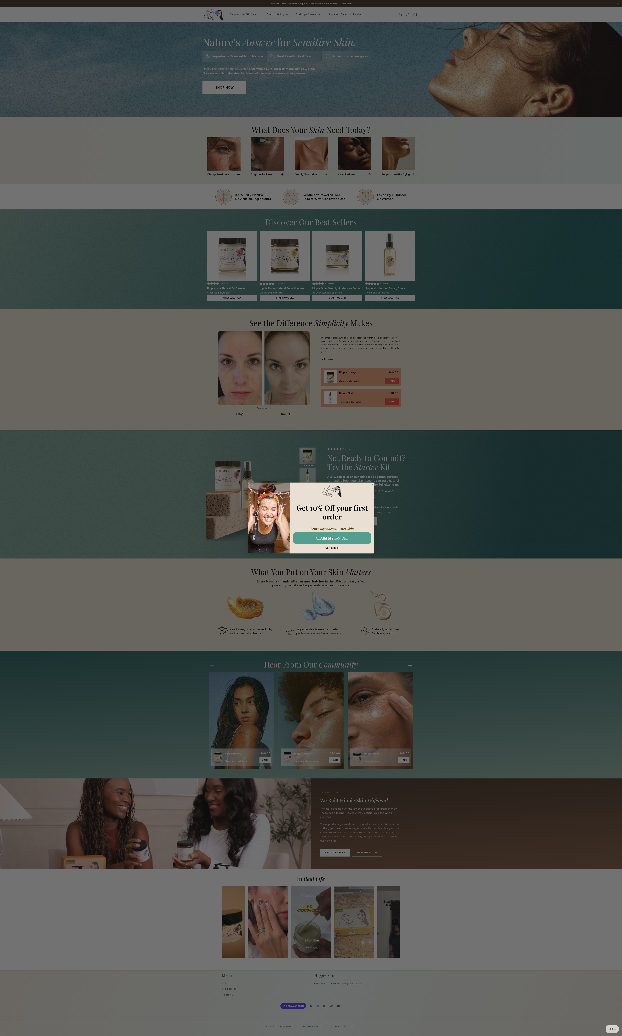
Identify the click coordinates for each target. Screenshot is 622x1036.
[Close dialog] (372, 484)
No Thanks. (332, 547)
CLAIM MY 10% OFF (332, 538)
